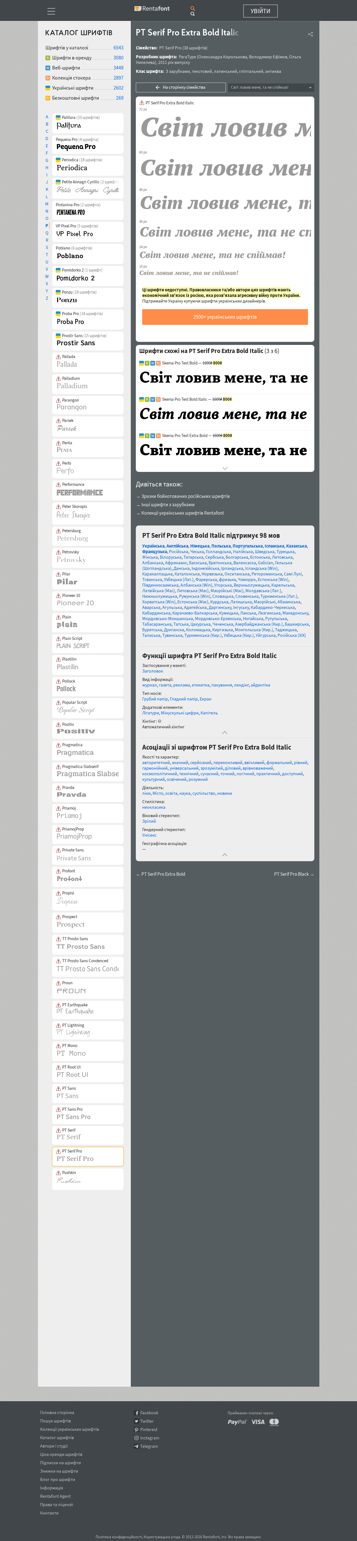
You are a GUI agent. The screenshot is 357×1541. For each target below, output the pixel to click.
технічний (189, 773)
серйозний (200, 762)
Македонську (295, 613)
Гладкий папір (184, 699)
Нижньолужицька (159, 596)
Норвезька (212, 574)
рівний (300, 762)
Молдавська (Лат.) (263, 590)
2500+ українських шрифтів (225, 316)
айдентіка (260, 685)
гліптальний (251, 71)
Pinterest (148, 1429)
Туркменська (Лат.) (278, 596)
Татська (181, 624)
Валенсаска (244, 562)
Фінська (150, 557)
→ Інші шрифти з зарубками (165, 504)
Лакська (248, 613)
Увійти (260, 11)
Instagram (149, 1438)
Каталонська (187, 574)
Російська (178, 551)
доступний (292, 773)
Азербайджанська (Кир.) (259, 624)
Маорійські (265, 601)
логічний (245, 773)
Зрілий (149, 821)
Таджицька (286, 629)
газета (165, 685)
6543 (119, 47)
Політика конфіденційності (119, 1536)
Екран (205, 699)
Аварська (151, 607)
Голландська (218, 551)
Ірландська (232, 568)
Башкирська (297, 624)
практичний (268, 773)
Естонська (260, 557)
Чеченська (223, 624)
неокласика (153, 807)
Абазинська (289, 601)
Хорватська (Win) (158, 601)
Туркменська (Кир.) (203, 635)
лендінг (241, 685)
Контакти (49, 1512)
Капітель (209, 713)
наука (184, 793)
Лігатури (150, 713)
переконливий (227, 762)
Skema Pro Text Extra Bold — (197, 435)
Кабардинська (156, 613)
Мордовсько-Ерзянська (218, 618)
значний (180, 762)
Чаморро (247, 579)
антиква (273, 71)
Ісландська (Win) (261, 568)
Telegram (149, 1446)
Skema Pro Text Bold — (192, 363)
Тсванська (152, 579)
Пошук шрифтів (55, 1420)
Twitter (147, 1421)
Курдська (219, 601)
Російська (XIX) (292, 635)
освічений (177, 779)
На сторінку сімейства (184, 87)
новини (224, 793)
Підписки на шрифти (60, 1462)
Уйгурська (266, 635)
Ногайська (253, 618)
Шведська (264, 551)
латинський (225, 71)
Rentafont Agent (55, 1495)
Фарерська (206, 579)
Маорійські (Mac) (227, 590)
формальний (279, 762)
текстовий (202, 71)
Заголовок (152, 671)
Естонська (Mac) (192, 601)
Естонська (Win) (273, 579)
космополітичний (159, 773)
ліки (146, 793)
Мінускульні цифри (180, 713)
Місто (158, 793)
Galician (265, 562)
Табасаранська (157, 624)
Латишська (241, 601)
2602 (119, 88)
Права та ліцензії (56, 1504)
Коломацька (198, 629)
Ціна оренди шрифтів (61, 1453)
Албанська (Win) (196, 585)
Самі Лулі (293, 574)
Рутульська (276, 618)
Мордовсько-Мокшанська (167, 618)
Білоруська (171, 557)
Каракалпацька (157, 574)
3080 (119, 57)
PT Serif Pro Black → (294, 874)
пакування (221, 685)
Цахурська (200, 624)
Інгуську (241, 607)
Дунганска (174, 629)
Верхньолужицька (251, 585)
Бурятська (152, 629)
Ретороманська (267, 574)
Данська (181, 568)
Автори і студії (54, 1445)
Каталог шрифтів (57, 1437)
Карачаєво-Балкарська (194, 613)
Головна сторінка (57, 1411)
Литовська (282, 557)
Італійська (243, 551)
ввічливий (254, 762)
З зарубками (178, 71)
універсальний (184, 768)
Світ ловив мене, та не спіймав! (259, 87)
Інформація (51, 1487)
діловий (233, 768)
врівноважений (258, 768)
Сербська (214, 557)
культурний (153, 779)
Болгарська (237, 557)
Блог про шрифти (57, 1478)
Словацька (222, 596)
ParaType (187, 56)
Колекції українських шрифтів (69, 1428)
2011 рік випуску (174, 62)
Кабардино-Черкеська (273, 607)
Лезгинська (269, 613)
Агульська (172, 607)
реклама (181, 685)
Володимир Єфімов (268, 56)
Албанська (152, 562)
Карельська (282, 585)
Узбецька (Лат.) (179, 579)
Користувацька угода (162, 1536)
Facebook (149, 1412)
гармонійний (155, 768)
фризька (227, 579)
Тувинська (172, 635)
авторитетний (156, 762)
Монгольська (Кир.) (254, 629)
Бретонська (220, 562)
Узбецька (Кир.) (239, 635)
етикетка (200, 685)
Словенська (247, 596)
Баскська (198, 562)
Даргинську (220, 607)
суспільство (203, 793)
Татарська (193, 557)
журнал (149, 685)
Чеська (197, 551)
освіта (171, 793)
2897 (119, 78)
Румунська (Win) (194, 596)
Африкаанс (176, 562)
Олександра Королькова (222, 56)
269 (120, 98)
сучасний (209, 773)
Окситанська (237, 574)
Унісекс (149, 835)
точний (227, 773)
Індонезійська (205, 568)
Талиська (151, 635)
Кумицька (228, 613)
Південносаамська (160, 585)
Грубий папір (155, 699)
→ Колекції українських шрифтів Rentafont (180, 513)
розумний (198, 779)
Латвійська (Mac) (158, 590)
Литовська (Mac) (193, 590)
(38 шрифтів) (195, 48)
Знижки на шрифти (59, 1470)
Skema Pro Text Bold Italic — (197, 399)
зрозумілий (212, 768)
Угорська (223, 585)
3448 (119, 67)
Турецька (285, 551)
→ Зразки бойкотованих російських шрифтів (183, 496)
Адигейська (195, 607)
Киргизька (222, 629)
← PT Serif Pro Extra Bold (160, 874)
